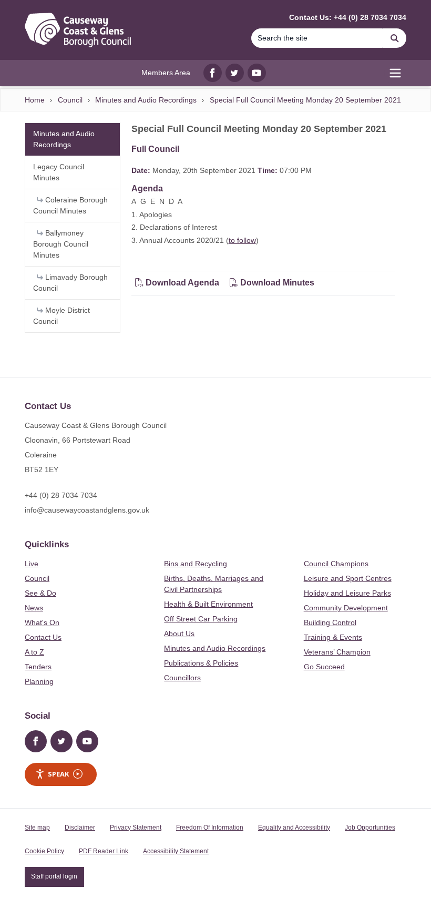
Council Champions (336, 563)
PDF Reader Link (103, 851)
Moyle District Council (61, 315)
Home (35, 100)
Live (31, 563)
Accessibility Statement (176, 851)
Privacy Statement (135, 827)
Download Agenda (182, 282)
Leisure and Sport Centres (348, 578)
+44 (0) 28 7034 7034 (61, 495)
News (34, 608)
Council (70, 100)
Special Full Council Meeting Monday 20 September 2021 (305, 100)
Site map (37, 827)
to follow (242, 240)
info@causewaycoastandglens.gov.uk (87, 510)
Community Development (346, 608)
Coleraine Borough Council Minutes (70, 205)
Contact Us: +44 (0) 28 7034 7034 (347, 17)
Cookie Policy (44, 851)
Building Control (330, 622)
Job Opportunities (370, 827)
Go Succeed (324, 666)
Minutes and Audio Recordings (146, 100)
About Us (179, 633)
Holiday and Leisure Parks (347, 593)
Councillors (182, 677)
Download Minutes (276, 282)
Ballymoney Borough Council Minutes (60, 244)
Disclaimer (80, 827)
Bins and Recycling (195, 563)
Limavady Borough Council (70, 282)
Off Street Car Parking (201, 619)
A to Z (34, 652)
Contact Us (43, 637)
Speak (58, 774)
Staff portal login (54, 876)
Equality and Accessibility (294, 827)
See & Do (40, 593)
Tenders (38, 666)
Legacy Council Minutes (58, 172)
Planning (39, 681)
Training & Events (333, 637)
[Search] (395, 38)
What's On (42, 622)
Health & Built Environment (208, 604)
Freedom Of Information (209, 827)
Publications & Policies (201, 663)
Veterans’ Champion (337, 652)
